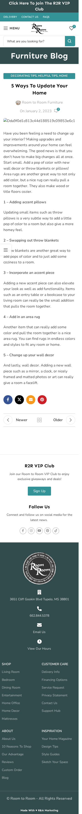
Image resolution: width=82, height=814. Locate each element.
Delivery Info (51, 672)
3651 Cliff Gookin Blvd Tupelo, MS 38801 (39, 599)
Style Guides (51, 754)
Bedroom (8, 680)
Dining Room (11, 687)
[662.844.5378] (39, 608)
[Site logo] (39, 28)
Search (70, 41)
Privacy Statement (54, 695)
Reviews (8, 762)
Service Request (53, 687)
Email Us (39, 632)
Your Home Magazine (57, 739)
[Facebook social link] (8, 399)
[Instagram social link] (31, 530)
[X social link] (19, 399)
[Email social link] (30, 399)
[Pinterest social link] (42, 399)
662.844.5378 (39, 615)
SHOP (6, 664)
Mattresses (10, 719)
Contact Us (49, 703)
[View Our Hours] (39, 641)
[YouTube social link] (39, 530)
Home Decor (11, 711)
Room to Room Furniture (42, 102)
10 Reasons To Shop (16, 746)
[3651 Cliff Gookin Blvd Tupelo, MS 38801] (39, 592)
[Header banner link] (39, 6)
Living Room (11, 672)
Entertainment (12, 695)
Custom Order (12, 770)
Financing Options (54, 680)
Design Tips (50, 746)
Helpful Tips (48, 76)
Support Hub (51, 711)
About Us (8, 739)
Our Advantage (12, 754)
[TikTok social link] (55, 530)
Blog (5, 778)
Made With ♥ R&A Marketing (39, 810)
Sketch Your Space (55, 762)
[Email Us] (39, 625)
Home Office (11, 703)
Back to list (39, 420)
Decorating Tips (24, 76)
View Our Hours (39, 648)
